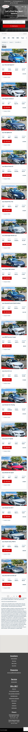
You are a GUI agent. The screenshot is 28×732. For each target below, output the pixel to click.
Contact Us (14, 705)
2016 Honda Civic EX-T (7, 507)
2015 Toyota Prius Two (7, 201)
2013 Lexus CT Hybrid (7, 438)
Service (14, 679)
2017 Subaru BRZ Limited (8, 269)
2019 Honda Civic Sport (8, 472)
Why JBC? (14, 686)
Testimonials (14, 708)
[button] (25, 7)
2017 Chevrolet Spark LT (8, 64)
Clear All (4, 46)
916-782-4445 (15, 3)
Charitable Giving (14, 696)
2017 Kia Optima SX (7, 132)
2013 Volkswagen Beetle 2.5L (9, 235)
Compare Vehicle (6, 77)
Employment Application (14, 698)
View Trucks (14, 663)
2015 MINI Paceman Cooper (9, 337)
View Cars (14, 661)
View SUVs (14, 665)
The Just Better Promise (14, 691)
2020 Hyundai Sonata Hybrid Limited (11, 303)
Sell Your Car (14, 700)
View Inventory (14, 658)
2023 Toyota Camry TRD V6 (9, 541)
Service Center (14, 682)
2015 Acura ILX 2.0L (7, 371)
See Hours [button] (8, 1)
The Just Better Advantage (14, 693)
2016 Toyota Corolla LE (8, 98)
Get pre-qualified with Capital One (14, 672)
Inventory (14, 656)
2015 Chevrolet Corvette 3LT (9, 575)
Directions (14, 703)
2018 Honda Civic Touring (8, 404)
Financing (14, 670)
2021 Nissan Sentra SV (7, 166)
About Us (14, 688)
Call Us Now (7, 73)
